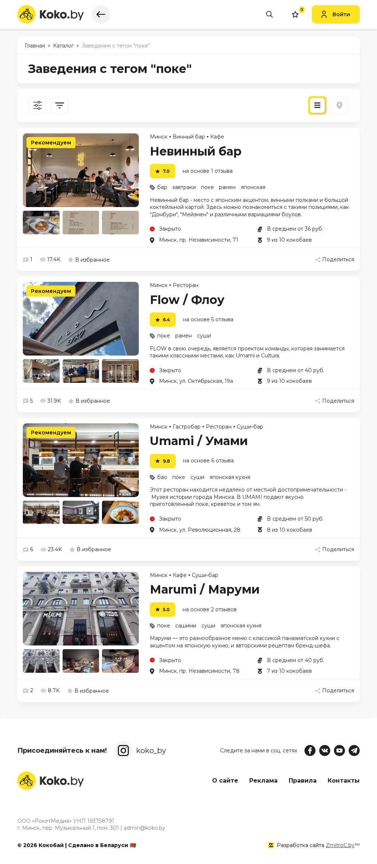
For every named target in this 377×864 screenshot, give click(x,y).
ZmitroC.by (340, 845)
